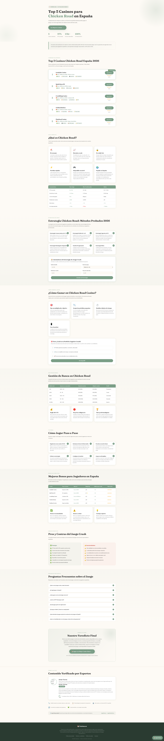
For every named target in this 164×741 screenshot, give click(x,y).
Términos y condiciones (80, 736)
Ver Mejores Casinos (57, 27)
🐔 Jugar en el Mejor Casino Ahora (82, 651)
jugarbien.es (103, 713)
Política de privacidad (70, 736)
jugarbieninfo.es (110, 713)
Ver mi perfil (82, 360)
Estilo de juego (86, 264)
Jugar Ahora (109, 72)
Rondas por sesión (54, 270)
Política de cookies (89, 736)
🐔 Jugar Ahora (157, 737)
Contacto (96, 736)
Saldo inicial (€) (54, 264)
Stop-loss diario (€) (86, 270)
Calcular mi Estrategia (82, 277)
